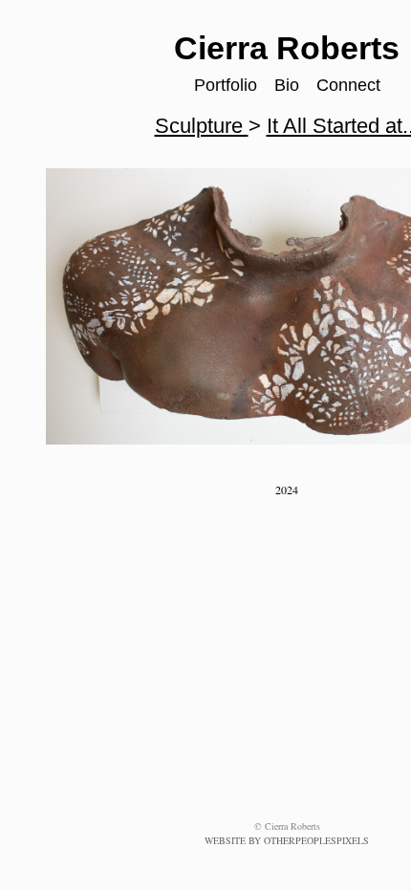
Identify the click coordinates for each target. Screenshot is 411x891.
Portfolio (227, 85)
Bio (288, 85)
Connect (348, 85)
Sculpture (203, 126)
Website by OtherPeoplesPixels (287, 840)
